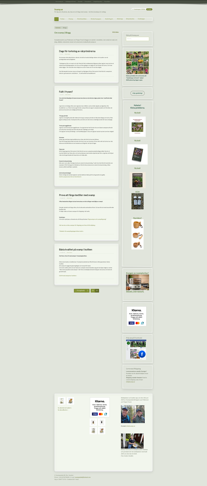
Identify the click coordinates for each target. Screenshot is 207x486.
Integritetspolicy (97, 1)
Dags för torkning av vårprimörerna (77, 51)
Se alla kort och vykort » (64, 408)
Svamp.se (58, 9)
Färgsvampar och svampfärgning (97, 219)
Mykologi (120, 19)
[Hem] (56, 19)
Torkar (62, 19)
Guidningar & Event (70, 1)
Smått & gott (109, 19)
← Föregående (80, 290)
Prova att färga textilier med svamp (77, 195)
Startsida (57, 27)
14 (93, 290)
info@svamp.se (130, 382)
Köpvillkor (107, 1)
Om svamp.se (59, 1)
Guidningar (141, 19)
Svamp (71, 19)
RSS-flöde (115, 32)
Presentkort (88, 1)
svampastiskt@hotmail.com (83, 477)
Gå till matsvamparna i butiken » (68, 275)
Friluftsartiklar (82, 19)
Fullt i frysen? (66, 91)
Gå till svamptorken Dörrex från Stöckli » (70, 176)
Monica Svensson (67, 54)
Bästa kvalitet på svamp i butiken (75, 249)
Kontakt (80, 1)
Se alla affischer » (63, 410)
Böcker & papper (96, 19)
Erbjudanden (130, 19)
